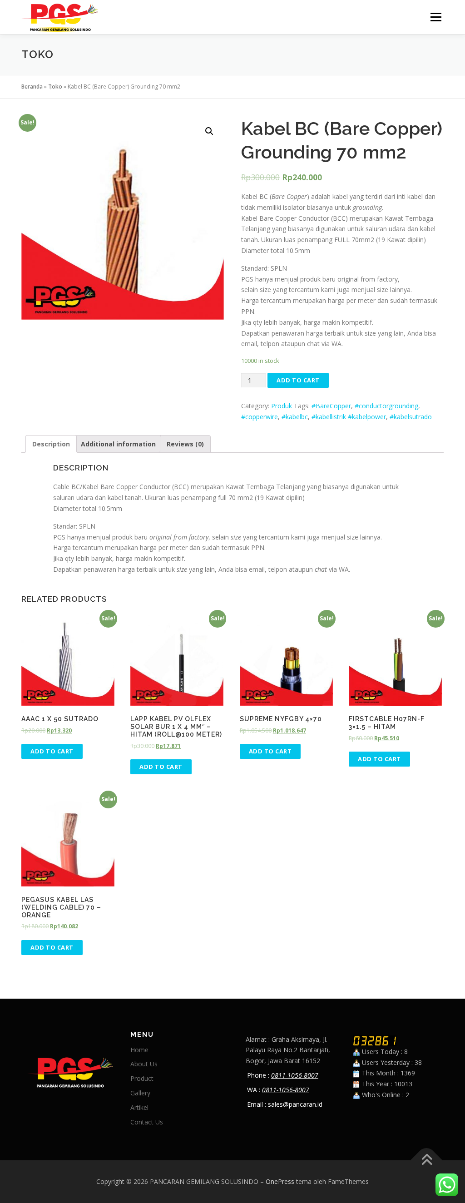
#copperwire (259, 416)
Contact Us (146, 1122)
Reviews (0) (185, 444)
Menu (436, 17)
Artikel (139, 1107)
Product (141, 1078)
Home (139, 1049)
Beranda (32, 86)
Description (51, 444)
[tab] (51, 444)
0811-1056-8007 (294, 1075)
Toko (55, 86)
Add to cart (298, 380)
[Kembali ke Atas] (427, 1160)
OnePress (280, 1181)
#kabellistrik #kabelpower (349, 416)
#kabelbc (295, 416)
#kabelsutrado (411, 416)
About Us (144, 1063)
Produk (281, 405)
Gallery (140, 1093)
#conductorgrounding (386, 405)
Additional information (118, 444)
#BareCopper (331, 405)
